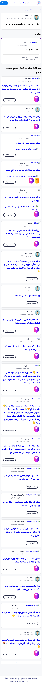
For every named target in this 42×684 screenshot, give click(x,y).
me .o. (25, 42)
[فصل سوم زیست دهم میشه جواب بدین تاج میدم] (21, 149)
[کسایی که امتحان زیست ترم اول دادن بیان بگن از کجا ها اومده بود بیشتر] (36, 568)
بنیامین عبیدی (27, 631)
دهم (39, 10)
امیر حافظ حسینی (17, 605)
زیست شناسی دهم (30, 10)
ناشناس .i (29, 287)
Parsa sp (29, 311)
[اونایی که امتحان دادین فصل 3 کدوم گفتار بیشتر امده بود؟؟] (36, 356)
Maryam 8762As (17, 468)
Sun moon (24, 136)
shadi (29, 339)
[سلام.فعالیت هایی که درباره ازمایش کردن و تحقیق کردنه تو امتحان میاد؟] (36, 329)
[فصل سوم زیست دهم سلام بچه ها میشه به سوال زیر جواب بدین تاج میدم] (21, 208)
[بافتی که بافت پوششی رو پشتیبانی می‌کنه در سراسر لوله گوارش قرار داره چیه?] (36, 126)
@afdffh (28, 16)
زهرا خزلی (29, 577)
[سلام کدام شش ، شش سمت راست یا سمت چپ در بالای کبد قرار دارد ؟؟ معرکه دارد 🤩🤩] (36, 653)
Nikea (29, 223)
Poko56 (28, 78)
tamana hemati (18, 551)
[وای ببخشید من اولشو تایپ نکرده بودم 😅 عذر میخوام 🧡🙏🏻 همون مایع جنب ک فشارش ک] (36, 429)
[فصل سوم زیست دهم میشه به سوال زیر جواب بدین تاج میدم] (21, 176)
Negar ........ (28, 253)
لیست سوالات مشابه (21, 663)
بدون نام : (25, 365)
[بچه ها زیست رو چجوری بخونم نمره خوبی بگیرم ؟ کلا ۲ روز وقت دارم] (36, 596)
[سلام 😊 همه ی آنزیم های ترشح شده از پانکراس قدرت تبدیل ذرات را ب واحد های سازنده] (36, 389)
